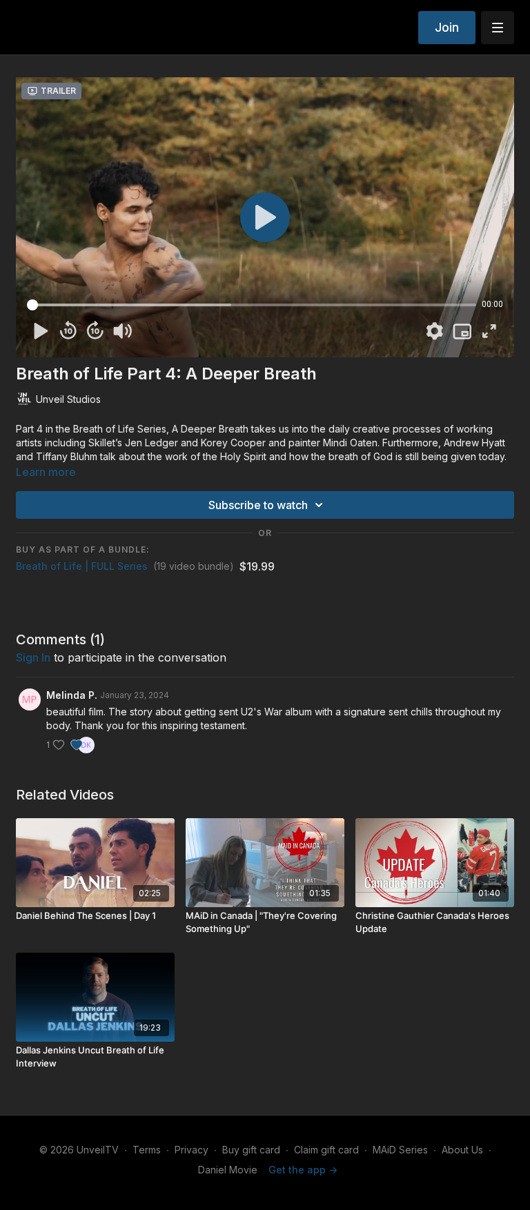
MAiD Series (400, 1150)
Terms (146, 1150)
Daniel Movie (227, 1170)
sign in (33, 657)
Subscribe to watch (258, 505)
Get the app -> (302, 1170)
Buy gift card (251, 1150)
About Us (462, 1150)
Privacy (191, 1150)
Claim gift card (326, 1150)
